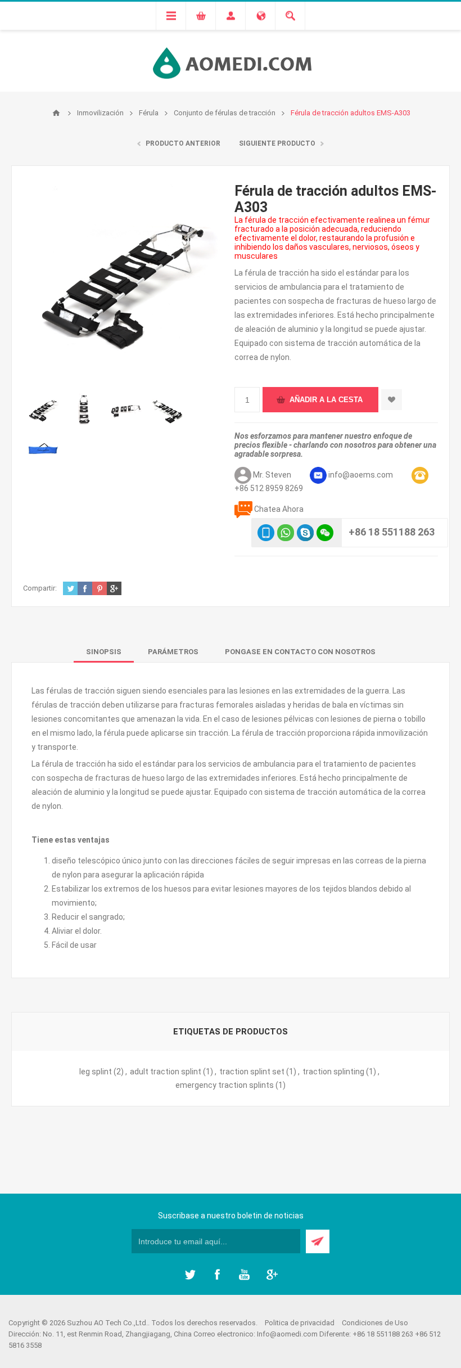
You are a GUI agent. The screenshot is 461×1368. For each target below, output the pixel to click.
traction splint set (251, 1071)
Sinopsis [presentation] (103, 651)
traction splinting (333, 1071)
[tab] (104, 652)
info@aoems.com (360, 474)
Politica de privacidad (300, 1322)
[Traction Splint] (43, 410)
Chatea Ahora (279, 509)
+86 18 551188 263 (392, 532)
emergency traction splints (224, 1085)
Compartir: (40, 588)
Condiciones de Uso (375, 1322)
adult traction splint (165, 1071)
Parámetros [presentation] (173, 651)
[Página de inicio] (56, 113)
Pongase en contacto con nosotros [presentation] (300, 651)
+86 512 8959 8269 (268, 488)
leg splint (95, 1071)
